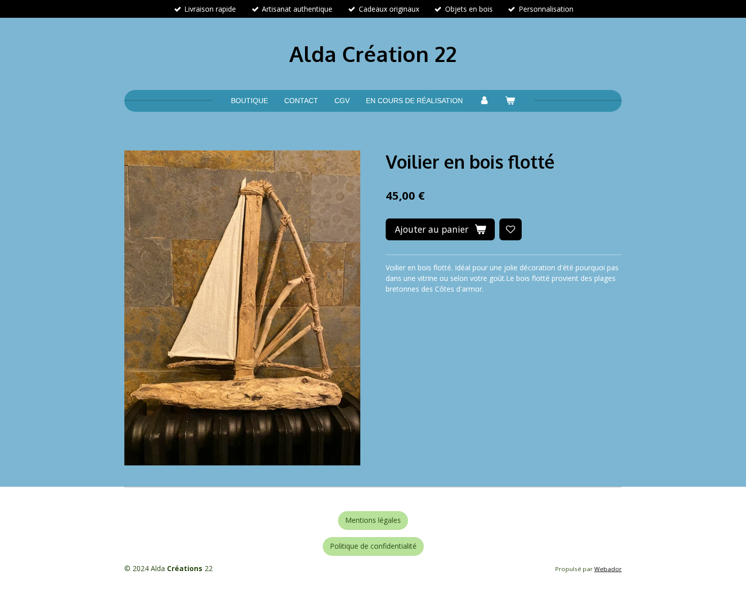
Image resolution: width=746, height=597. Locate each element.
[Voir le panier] (510, 100)
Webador (608, 569)
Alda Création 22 (373, 53)
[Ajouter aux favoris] (510, 229)
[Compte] (484, 100)
